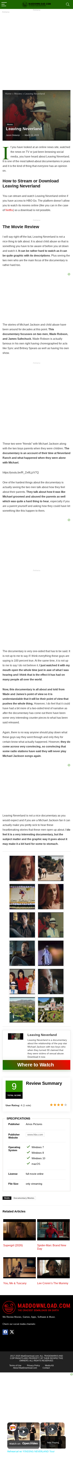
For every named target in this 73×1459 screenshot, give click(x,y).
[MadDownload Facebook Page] (5, 1332)
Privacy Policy (33, 1365)
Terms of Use (15, 1365)
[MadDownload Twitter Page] (11, 1332)
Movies (18, 93)
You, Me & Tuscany (14, 1283)
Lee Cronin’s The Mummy (52, 1283)
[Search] (68, 4)
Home (8, 93)
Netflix (9, 210)
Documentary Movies (24, 1198)
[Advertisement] (36, 49)
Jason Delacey (13, 135)
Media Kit (49, 1365)
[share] (33, 1426)
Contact (46, 1368)
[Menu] (4, 4)
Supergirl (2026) (13, 1245)
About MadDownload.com (25, 1368)
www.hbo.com (35, 1134)
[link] (12, 1427)
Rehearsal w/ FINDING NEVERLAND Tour (23, 1427)
